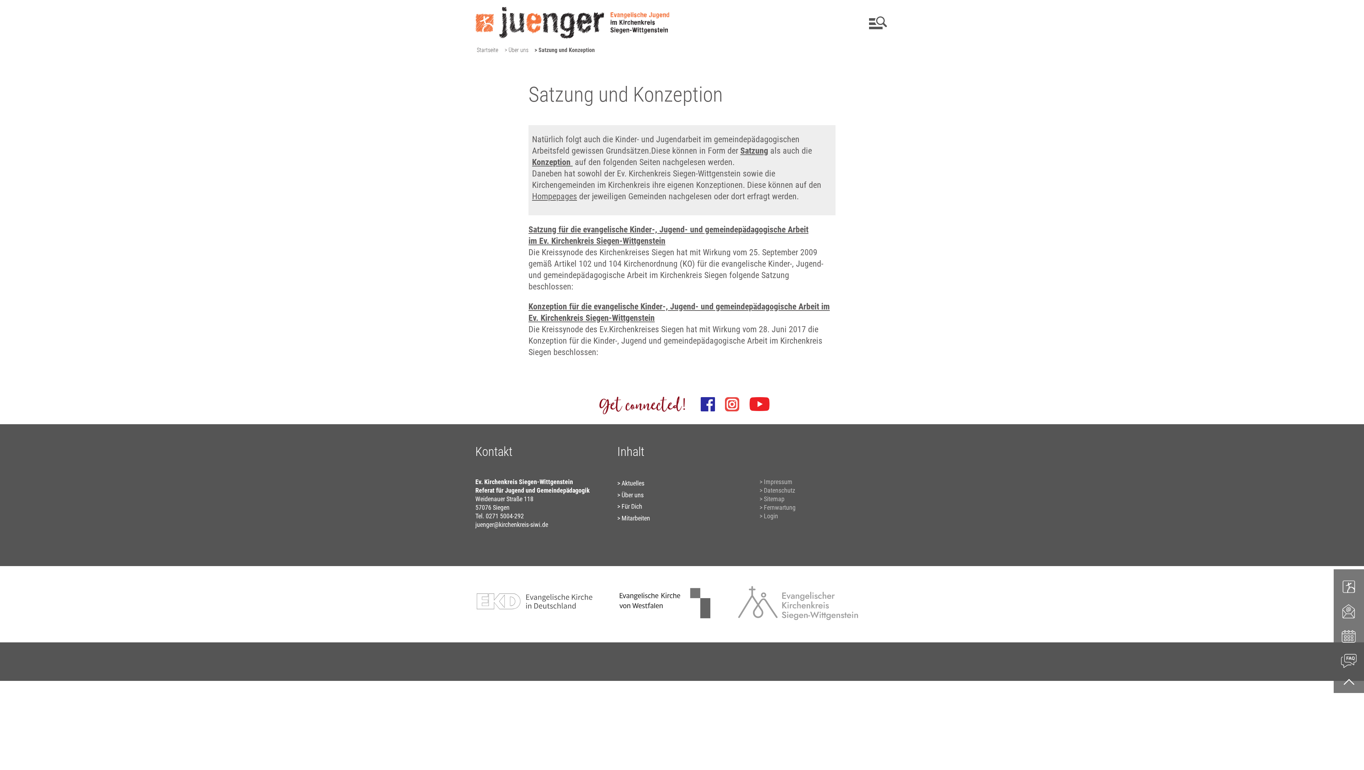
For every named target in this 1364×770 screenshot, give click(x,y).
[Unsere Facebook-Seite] (708, 404)
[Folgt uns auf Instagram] (732, 404)
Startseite (487, 50)
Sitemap (774, 499)
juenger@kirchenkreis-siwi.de (511, 524)
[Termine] (1349, 635)
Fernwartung (780, 507)
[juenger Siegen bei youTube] (760, 404)
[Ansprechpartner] (1349, 611)
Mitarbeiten (636, 518)
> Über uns (516, 50)
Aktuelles (633, 483)
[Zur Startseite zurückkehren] (572, 9)
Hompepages (554, 196)
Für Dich (632, 506)
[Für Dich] (1349, 660)
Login (771, 516)
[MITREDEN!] (1349, 586)
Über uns (633, 495)
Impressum (778, 482)
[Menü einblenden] (876, 22)
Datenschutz (779, 490)
